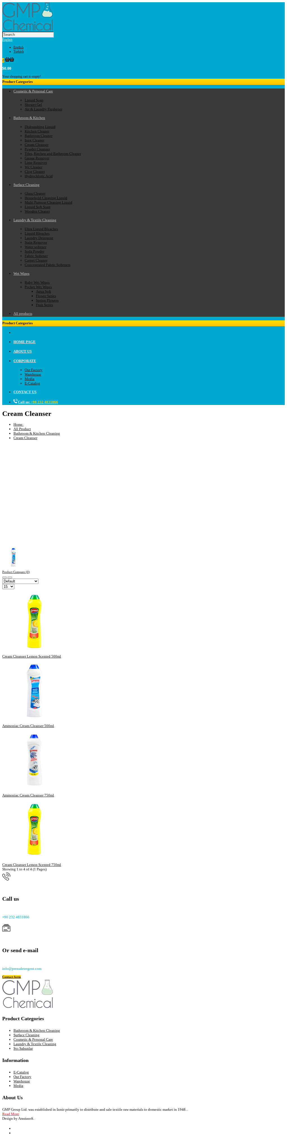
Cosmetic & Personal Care (33, 1039)
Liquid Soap (34, 100)
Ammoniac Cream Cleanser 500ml (28, 726)
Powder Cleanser (37, 149)
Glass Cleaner (35, 193)
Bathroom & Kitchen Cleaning (36, 433)
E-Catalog (32, 383)
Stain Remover (36, 242)
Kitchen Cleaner (37, 131)
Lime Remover (36, 162)
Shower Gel (33, 105)
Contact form (11, 977)
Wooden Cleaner (37, 211)
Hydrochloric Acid (39, 176)
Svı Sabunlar (23, 1048)
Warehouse (33, 374)
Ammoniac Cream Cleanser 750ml (28, 795)
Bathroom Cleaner (38, 136)
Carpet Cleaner (36, 260)
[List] (10, 577)
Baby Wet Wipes (37, 282)
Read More (10, 1114)
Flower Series (46, 296)
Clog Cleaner (35, 171)
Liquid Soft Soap (37, 207)
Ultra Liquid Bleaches (41, 229)
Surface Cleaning (26, 1035)
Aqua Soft (43, 291)
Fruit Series (44, 305)
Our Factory (34, 370)
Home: (18, 424)
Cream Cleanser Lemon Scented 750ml (31, 865)
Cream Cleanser (36, 145)
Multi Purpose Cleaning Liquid (48, 202)
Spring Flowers (47, 300)
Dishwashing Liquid (40, 127)
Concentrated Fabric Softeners (47, 265)
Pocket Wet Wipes (38, 287)
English (7, 40)
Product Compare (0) (16, 572)
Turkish (18, 51)
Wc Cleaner (33, 167)
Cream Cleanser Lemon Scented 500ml (31, 656)
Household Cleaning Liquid (46, 198)
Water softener (35, 247)
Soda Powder (34, 251)
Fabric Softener (36, 256)
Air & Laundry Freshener (43, 109)
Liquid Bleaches (37, 233)
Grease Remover (37, 158)
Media (29, 379)
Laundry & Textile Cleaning (34, 1044)
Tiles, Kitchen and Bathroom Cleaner (53, 154)
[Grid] (4, 577)
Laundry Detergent (39, 238)
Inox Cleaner (34, 140)
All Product (22, 429)
